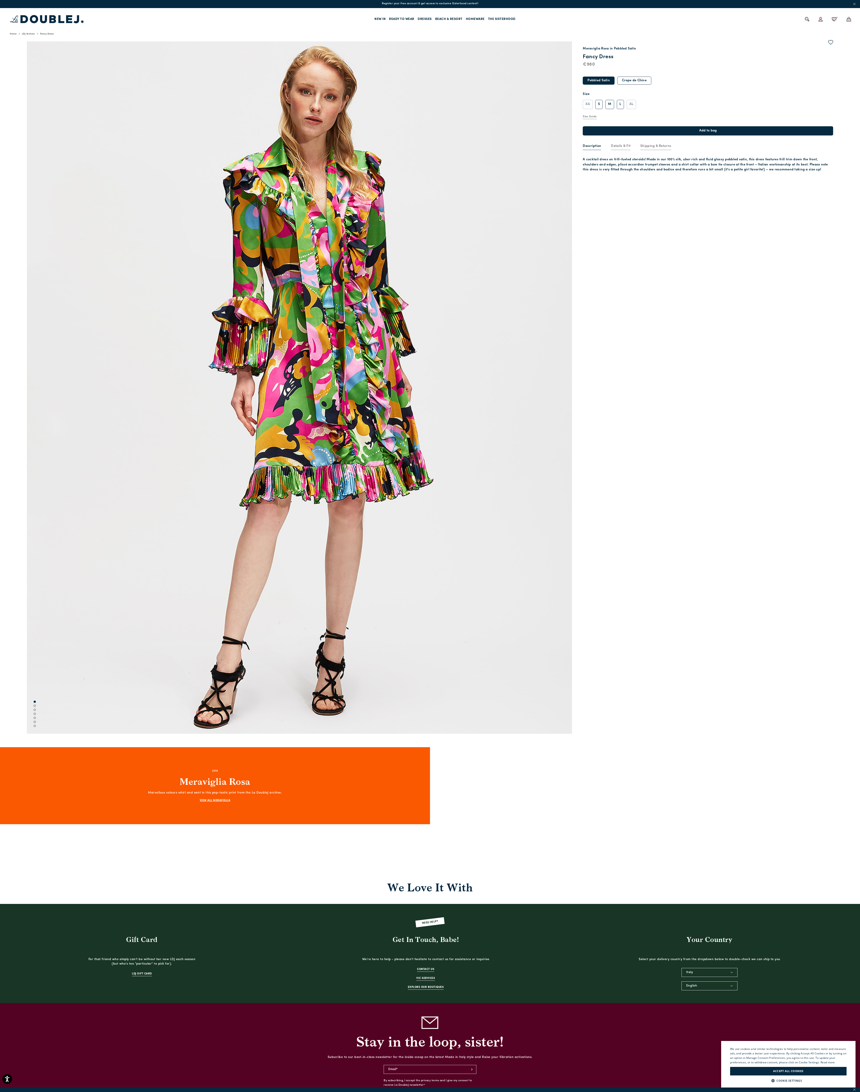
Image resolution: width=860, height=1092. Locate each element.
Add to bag (708, 130)
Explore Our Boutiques (426, 987)
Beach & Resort (448, 19)
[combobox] (709, 972)
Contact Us (425, 969)
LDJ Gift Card (142, 973)
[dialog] (788, 1064)
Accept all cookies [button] (788, 1071)
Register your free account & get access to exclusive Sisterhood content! (430, 3)
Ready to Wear (401, 19)
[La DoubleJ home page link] (47, 19)
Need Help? (430, 922)
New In (380, 19)
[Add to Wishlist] (830, 43)
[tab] (592, 146)
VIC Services (425, 978)
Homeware (475, 19)
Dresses (425, 19)
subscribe (471, 1069)
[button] (788, 1080)
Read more (828, 1062)
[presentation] (592, 146)
